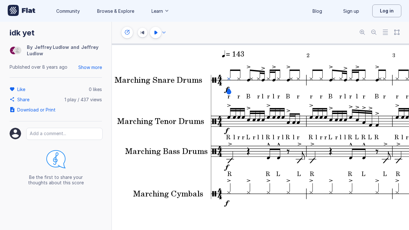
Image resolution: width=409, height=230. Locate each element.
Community (68, 11)
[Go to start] (142, 32)
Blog (317, 11)
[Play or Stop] (155, 32)
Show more (90, 67)
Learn (157, 11)
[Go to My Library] (21, 11)
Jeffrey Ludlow (52, 47)
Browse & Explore (115, 11)
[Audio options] (163, 32)
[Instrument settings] (127, 32)
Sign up (351, 11)
